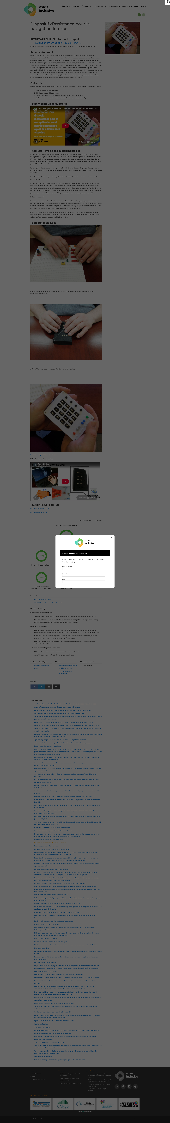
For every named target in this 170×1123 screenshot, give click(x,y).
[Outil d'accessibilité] (167, 2)
